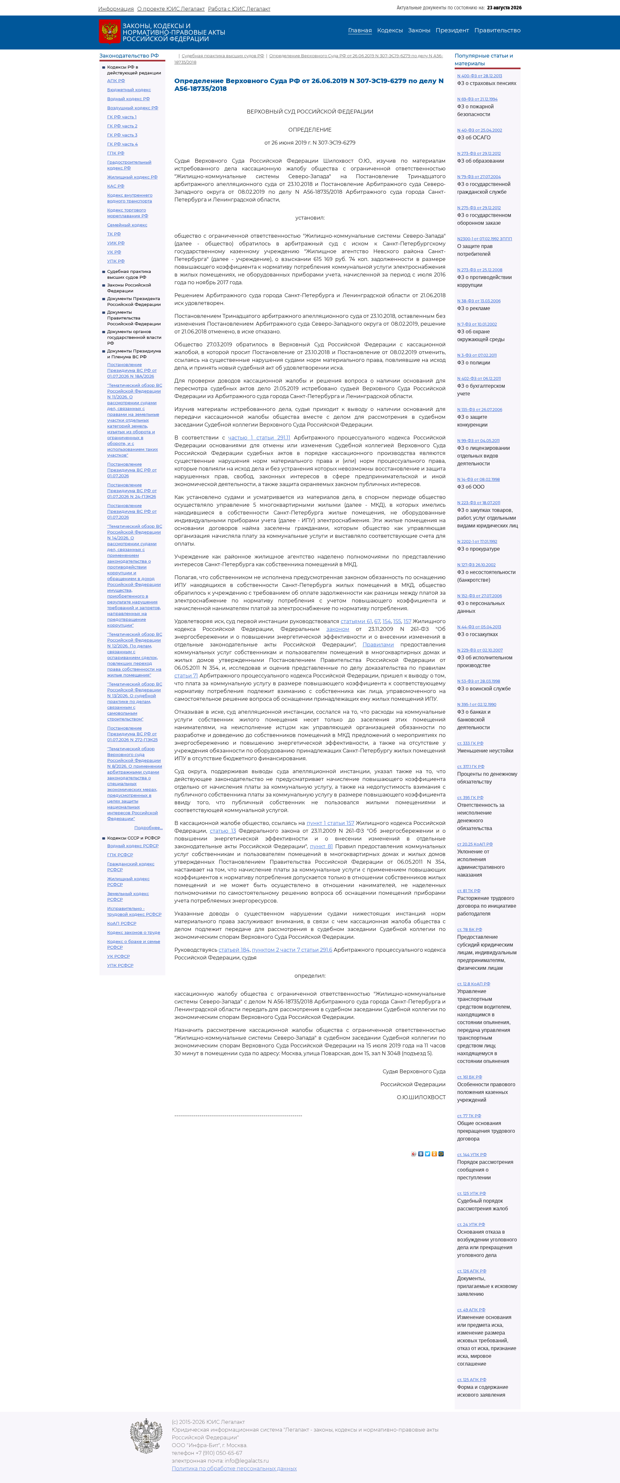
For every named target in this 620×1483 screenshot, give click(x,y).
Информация (116, 9)
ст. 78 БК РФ (469, 929)
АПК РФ (116, 80)
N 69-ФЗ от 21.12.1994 (477, 99)
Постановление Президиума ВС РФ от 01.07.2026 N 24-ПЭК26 (132, 490)
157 (407, 621)
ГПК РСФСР (120, 854)
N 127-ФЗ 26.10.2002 (476, 564)
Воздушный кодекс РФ (132, 107)
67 (377, 621)
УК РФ (114, 251)
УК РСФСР (118, 956)
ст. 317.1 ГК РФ (470, 766)
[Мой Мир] (441, 1152)
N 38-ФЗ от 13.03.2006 (479, 300)
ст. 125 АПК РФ (471, 1379)
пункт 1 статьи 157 (330, 823)
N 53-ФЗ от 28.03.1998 (478, 681)
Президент (452, 30)
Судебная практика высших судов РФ (223, 55)
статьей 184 (234, 950)
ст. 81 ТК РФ (468, 890)
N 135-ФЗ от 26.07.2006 (479, 409)
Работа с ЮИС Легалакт (239, 9)
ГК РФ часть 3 (122, 134)
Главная (360, 30)
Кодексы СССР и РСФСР (133, 837)
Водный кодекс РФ (128, 98)
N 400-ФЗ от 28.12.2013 (479, 75)
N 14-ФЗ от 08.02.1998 (478, 479)
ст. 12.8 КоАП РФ (473, 983)
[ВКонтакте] (421, 1152)
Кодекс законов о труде (133, 932)
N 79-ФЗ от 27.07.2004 (479, 176)
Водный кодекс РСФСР (133, 845)
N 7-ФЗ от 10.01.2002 (477, 324)
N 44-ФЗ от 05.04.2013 (479, 626)
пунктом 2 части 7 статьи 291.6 (292, 950)
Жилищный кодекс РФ (132, 176)
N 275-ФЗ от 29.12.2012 (479, 207)
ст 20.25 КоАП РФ (475, 844)
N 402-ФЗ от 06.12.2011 (479, 378)
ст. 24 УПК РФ (471, 1224)
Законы (419, 30)
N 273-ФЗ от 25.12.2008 (479, 269)
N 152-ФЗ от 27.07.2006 (479, 595)
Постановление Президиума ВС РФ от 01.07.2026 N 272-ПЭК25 (132, 733)
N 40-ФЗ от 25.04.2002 (479, 130)
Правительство (497, 30)
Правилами (378, 645)
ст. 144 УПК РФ (472, 1154)
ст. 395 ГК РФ (470, 797)
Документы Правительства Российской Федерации (134, 317)
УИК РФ (116, 242)
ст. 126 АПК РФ (471, 1271)
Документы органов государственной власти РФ (134, 337)
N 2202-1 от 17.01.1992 (477, 541)
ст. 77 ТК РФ (469, 1115)
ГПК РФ (115, 153)
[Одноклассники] (434, 1152)
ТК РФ (114, 233)
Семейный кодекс (127, 224)
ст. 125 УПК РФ (471, 1193)
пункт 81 (321, 846)
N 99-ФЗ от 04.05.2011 (478, 440)
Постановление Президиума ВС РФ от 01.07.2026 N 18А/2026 (132, 370)
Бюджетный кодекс (129, 89)
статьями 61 (356, 621)
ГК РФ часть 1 (122, 116)
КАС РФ (115, 186)
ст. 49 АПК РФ (471, 1309)
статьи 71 (186, 676)
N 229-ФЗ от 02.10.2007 (480, 650)
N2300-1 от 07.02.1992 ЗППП (484, 238)
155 (397, 621)
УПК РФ (116, 261)
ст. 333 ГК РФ (470, 743)
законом (337, 629)
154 (387, 621)
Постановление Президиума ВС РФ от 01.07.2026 (132, 469)
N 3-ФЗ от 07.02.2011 (477, 355)
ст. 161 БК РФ (469, 1077)
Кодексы (390, 30)
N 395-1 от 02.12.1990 (476, 704)
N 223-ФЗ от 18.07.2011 (478, 502)
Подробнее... (148, 827)
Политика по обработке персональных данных (234, 1469)
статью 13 (223, 831)
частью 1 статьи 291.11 (259, 438)
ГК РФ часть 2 (122, 125)
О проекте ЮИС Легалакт (171, 9)
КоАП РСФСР (121, 923)
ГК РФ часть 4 (122, 143)
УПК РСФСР (120, 965)
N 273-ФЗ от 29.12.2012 (479, 153)
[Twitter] (427, 1152)
